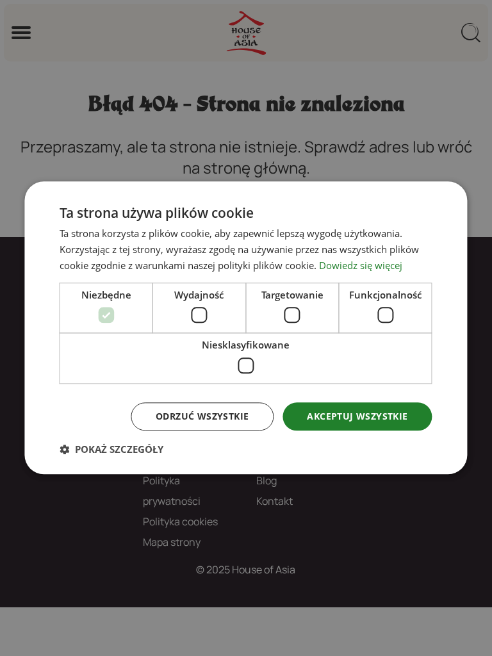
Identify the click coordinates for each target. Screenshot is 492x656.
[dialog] (245, 327)
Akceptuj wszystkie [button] (357, 416)
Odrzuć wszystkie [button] (202, 416)
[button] (111, 449)
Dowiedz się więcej (360, 265)
